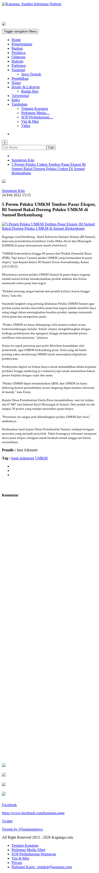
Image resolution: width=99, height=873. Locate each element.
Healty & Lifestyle (26, 87)
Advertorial (20, 96)
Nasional (18, 70)
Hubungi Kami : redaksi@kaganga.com (42, 867)
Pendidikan (20, 78)
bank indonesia (22, 458)
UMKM (41, 458)
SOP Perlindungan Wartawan (34, 854)
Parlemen (19, 66)
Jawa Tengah (31, 74)
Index (16, 100)
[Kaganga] (49, 4)
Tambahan (19, 104)
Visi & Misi (30, 121)
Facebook (9, 805)
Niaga (16, 83)
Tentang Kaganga (34, 108)
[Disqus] (49, 570)
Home (16, 40)
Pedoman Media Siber (28, 850)
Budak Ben (29, 91)
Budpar (17, 48)
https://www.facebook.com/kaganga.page (33, 813)
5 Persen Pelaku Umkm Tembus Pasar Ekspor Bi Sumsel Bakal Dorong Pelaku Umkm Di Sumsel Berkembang (49, 168)
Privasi (17, 863)
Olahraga (18, 57)
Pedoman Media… (35, 113)
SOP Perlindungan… (37, 117)
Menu (20, 31)
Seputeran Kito (23, 160)
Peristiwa (18, 53)
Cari (51, 147)
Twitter (7, 821)
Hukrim (17, 61)
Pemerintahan (22, 44)
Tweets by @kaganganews (22, 829)
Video (25, 126)
